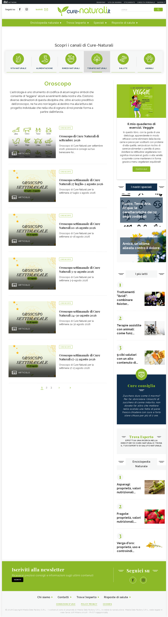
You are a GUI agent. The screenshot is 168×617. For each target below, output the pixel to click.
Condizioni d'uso (65, 604)
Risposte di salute (123, 22)
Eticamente (129, 2)
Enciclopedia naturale (44, 22)
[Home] (84, 11)
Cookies (107, 604)
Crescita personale (146, 2)
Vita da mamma (115, 2)
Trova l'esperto (76, 22)
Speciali (99, 22)
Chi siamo (43, 597)
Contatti (63, 597)
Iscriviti (39, 9)
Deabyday (100, 2)
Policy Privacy (89, 604)
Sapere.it (161, 2)
